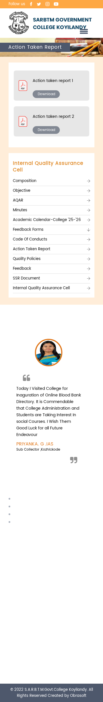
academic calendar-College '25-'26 (47, 220)
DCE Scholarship (30, 506)
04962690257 (36, 540)
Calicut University (31, 499)
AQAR (18, 201)
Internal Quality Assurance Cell (41, 288)
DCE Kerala (25, 514)
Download (46, 94)
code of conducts (30, 239)
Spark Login (25, 522)
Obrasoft (78, 696)
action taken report (31, 249)
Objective (21, 191)
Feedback (22, 269)
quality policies (27, 259)
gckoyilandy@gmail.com (47, 564)
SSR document (26, 278)
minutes (20, 210)
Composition (24, 181)
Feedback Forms (28, 230)
